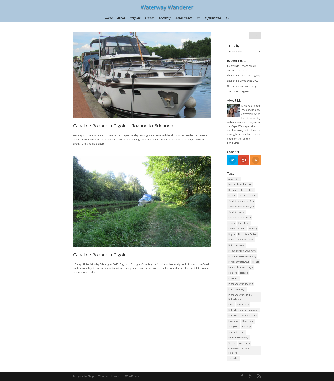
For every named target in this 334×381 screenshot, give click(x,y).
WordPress (132, 376)
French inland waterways (240, 267)
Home (109, 18)
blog (242, 190)
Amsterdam (234, 179)
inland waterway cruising (240, 283)
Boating (232, 195)
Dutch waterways (236, 245)
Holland (244, 272)
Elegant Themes (98, 376)
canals (231, 223)
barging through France (240, 184)
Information (213, 18)
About (121, 18)
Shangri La (233, 326)
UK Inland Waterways (238, 337)
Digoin (231, 234)
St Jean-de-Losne (236, 332)
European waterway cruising (242, 256)
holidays (232, 272)
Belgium (135, 18)
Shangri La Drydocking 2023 (243, 80)
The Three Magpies (238, 91)
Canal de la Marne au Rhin (241, 201)
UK (198, 18)
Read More (233, 142)
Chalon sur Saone (237, 228)
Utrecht (232, 343)
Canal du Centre (236, 212)
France (149, 18)
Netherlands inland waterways (243, 310)
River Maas (233, 321)
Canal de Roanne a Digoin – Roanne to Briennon (123, 126)
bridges (252, 195)
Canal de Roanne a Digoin (100, 255)
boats (242, 195)
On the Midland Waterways (242, 86)
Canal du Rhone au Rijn (239, 217)
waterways (244, 343)
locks (230, 304)
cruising (253, 228)
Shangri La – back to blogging (243, 75)
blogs (250, 190)
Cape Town (243, 223)
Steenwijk (246, 326)
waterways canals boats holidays (240, 350)
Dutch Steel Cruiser (247, 234)
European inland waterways (242, 250)
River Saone (248, 321)
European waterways (238, 261)
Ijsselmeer (233, 278)
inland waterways (236, 289)
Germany (165, 18)
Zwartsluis (233, 358)
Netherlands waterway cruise (242, 315)
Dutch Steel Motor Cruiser (241, 239)
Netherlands (183, 18)
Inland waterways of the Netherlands (240, 296)
